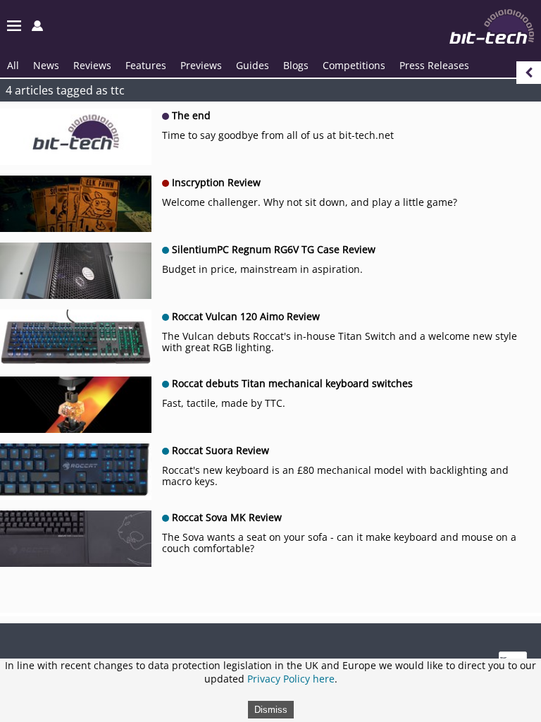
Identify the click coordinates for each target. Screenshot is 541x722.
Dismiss (270, 709)
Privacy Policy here (291, 678)
